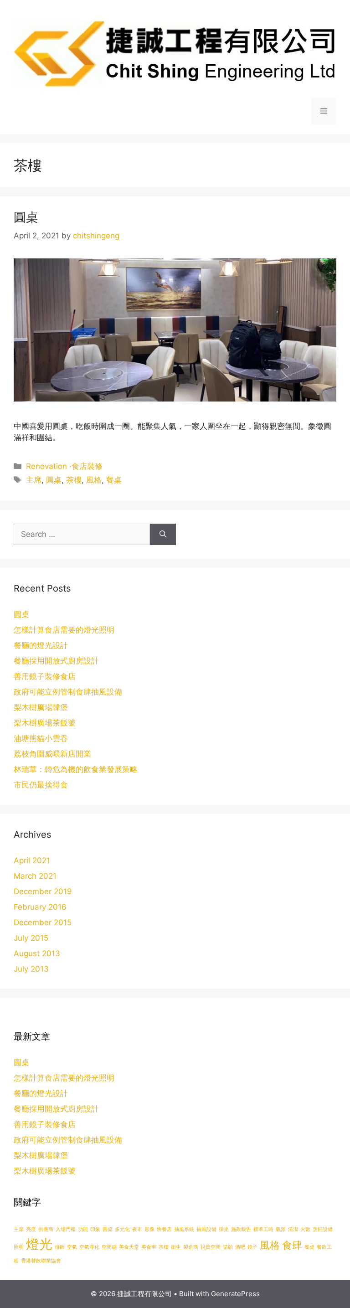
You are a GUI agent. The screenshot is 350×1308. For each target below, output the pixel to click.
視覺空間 (211, 1247)
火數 (305, 1229)
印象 (95, 1229)
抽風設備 (206, 1229)
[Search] (163, 535)
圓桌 (26, 217)
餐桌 (114, 479)
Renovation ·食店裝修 (64, 466)
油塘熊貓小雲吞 (41, 738)
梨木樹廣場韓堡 (41, 707)
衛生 (176, 1247)
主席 (33, 479)
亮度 (31, 1229)
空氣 (72, 1247)
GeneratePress (235, 1293)
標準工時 (263, 1229)
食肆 (292, 1245)
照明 (19, 1247)
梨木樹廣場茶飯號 (45, 722)
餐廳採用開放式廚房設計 (56, 660)
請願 (228, 1247)
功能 (83, 1229)
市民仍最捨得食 (41, 784)
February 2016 (40, 906)
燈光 (39, 1244)
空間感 (109, 1247)
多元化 (122, 1229)
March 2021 (35, 876)
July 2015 (31, 937)
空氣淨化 (89, 1247)
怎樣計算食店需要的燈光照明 (64, 629)
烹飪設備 (323, 1229)
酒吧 (240, 1247)
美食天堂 (129, 1247)
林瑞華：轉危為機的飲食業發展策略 (76, 769)
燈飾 (60, 1247)
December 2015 (43, 922)
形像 (149, 1229)
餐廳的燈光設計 (41, 645)
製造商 (190, 1247)
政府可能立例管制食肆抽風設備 (68, 691)
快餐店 (164, 1229)
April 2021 (32, 860)
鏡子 (252, 1247)
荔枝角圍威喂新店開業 (52, 753)
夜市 (137, 1229)
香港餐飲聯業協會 (41, 1261)
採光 (224, 1229)
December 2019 (43, 891)
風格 (94, 479)
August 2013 (37, 953)
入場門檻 (66, 1229)
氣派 (281, 1229)
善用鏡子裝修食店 (45, 676)
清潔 (293, 1229)
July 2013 (31, 968)
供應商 (45, 1229)
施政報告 (241, 1229)
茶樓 (74, 479)
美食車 (148, 1247)
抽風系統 (184, 1229)
